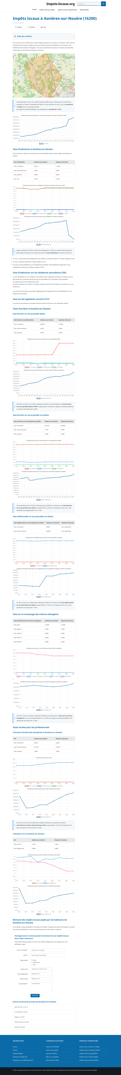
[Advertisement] (93, 52)
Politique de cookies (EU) (20, 1057)
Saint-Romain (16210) (21, 1007)
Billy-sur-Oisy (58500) (52, 1057)
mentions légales (92, 1070)
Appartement (36, 962)
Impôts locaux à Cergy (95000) (88, 1053)
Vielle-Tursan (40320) (52, 1050)
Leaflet (59, 97)
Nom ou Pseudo (22, 950)
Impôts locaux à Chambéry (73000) (89, 1050)
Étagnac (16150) (19, 1017)
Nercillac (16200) (19, 1027)
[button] (15, 56)
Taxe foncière (24, 979)
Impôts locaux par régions (47, 10)
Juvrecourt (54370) (51, 1053)
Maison (34, 960)
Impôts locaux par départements (67, 10)
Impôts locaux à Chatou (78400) (88, 1057)
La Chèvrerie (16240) (20, 1012)
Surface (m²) (24, 969)
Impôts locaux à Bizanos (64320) (88, 1060)
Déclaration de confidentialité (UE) (23, 1060)
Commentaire (23, 984)
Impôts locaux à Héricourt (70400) (89, 1047)
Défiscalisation (84, 10)
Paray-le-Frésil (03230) (52, 1047)
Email (25, 955)
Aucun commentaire (19, 22)
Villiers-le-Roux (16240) (21, 1022)
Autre (34, 964)
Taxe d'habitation (23, 974)
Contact (15, 1050)
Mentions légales (18, 1053)
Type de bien (24, 960)
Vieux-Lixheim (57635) (52, 1060)
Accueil (34, 9)
